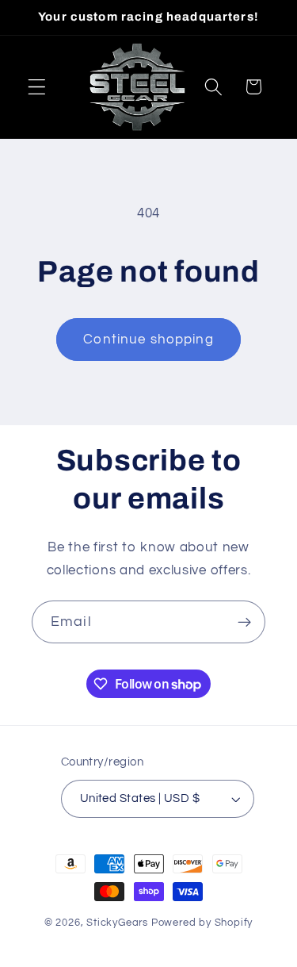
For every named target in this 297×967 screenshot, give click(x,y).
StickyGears (117, 923)
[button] (37, 87)
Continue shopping (148, 339)
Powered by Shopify (202, 923)
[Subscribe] (244, 622)
